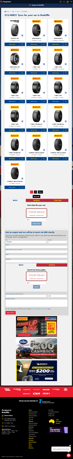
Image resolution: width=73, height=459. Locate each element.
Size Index (50, 410)
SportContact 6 (36, 38)
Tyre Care (31, 417)
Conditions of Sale (19, 456)
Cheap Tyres (51, 415)
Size (7, 240)
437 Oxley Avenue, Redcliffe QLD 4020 (10, 419)
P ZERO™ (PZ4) (36, 67)
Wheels (31, 421)
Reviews (31, 448)
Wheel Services (32, 436)
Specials (31, 438)
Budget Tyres (51, 414)
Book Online (32, 442)
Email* (7, 254)
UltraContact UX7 (15, 67)
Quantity (50, 240)
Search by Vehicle (33, 412)
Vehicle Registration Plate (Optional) (14, 294)
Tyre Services (32, 434)
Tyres (30, 410)
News (30, 446)
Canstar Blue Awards (53, 412)
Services (31, 427)
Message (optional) (10, 298)
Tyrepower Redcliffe (38, 5)
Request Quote (10, 312)
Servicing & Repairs (33, 432)
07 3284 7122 (8, 423)
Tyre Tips (31, 419)
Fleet (30, 444)
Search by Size (32, 414)
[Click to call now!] (60, 2)
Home (7, 11)
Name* (7, 245)
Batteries (31, 429)
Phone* (14, 249)
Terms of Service (43, 309)
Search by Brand (33, 415)
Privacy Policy (34, 309)
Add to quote (12, 44)
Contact (31, 440)
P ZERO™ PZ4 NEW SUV (36, 124)
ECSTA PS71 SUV (15, 38)
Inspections (31, 431)
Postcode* (8, 259)
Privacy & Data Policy (10, 456)
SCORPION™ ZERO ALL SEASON (36, 152)
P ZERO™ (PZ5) (14, 95)
